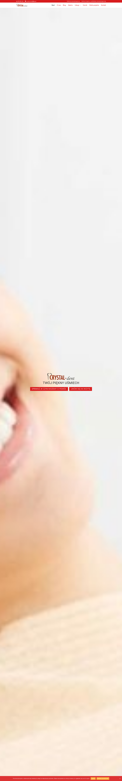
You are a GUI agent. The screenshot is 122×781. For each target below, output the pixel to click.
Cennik (85, 5)
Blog (64, 5)
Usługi (77, 5)
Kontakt (103, 5)
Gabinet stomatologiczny (73, 1)
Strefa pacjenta (94, 5)
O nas (59, 5)
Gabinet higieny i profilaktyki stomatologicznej (93, 1)
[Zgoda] (120, 778)
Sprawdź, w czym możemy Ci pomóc (49, 389)
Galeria (70, 5)
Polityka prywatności (102, 778)
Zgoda (93, 778)
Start (53, 5)
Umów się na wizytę (80, 389)
